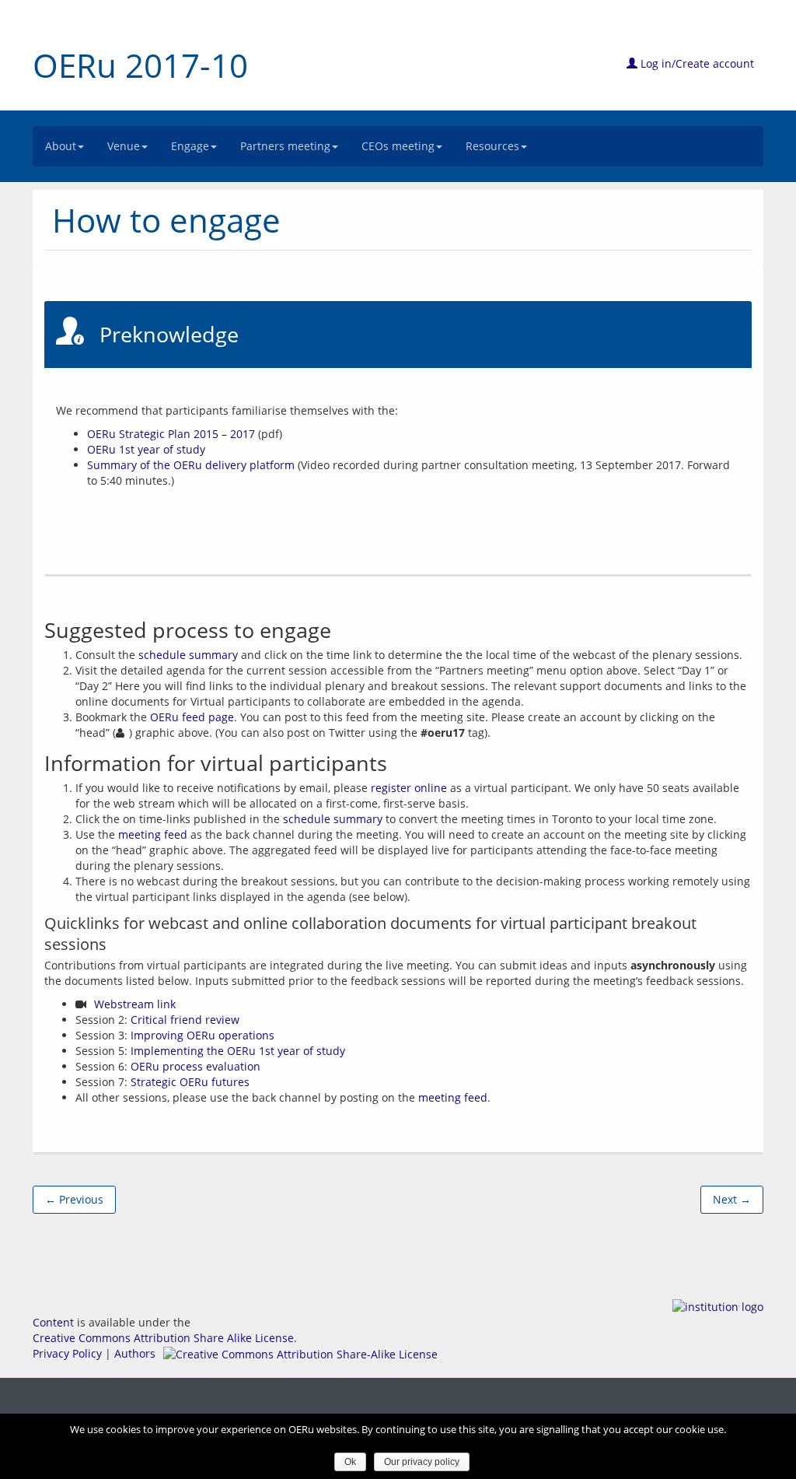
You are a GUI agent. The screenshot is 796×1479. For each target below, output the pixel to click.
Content (53, 1322)
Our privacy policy (421, 1461)
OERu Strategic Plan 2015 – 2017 (171, 433)
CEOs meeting (398, 145)
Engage (190, 145)
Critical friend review (185, 1019)
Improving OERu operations (202, 1035)
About (60, 145)
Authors (134, 1353)
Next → (732, 1199)
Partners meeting (285, 145)
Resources (492, 145)
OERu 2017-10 (140, 65)
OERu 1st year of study (146, 449)
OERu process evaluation (195, 1066)
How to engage (166, 220)
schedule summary (188, 654)
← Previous (74, 1199)
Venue (123, 145)
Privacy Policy (67, 1353)
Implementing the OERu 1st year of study (238, 1050)
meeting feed (152, 834)
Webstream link (135, 1004)
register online (409, 787)
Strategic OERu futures (190, 1081)
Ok (350, 1461)
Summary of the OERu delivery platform (191, 464)
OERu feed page (192, 717)
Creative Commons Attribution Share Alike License (163, 1337)
